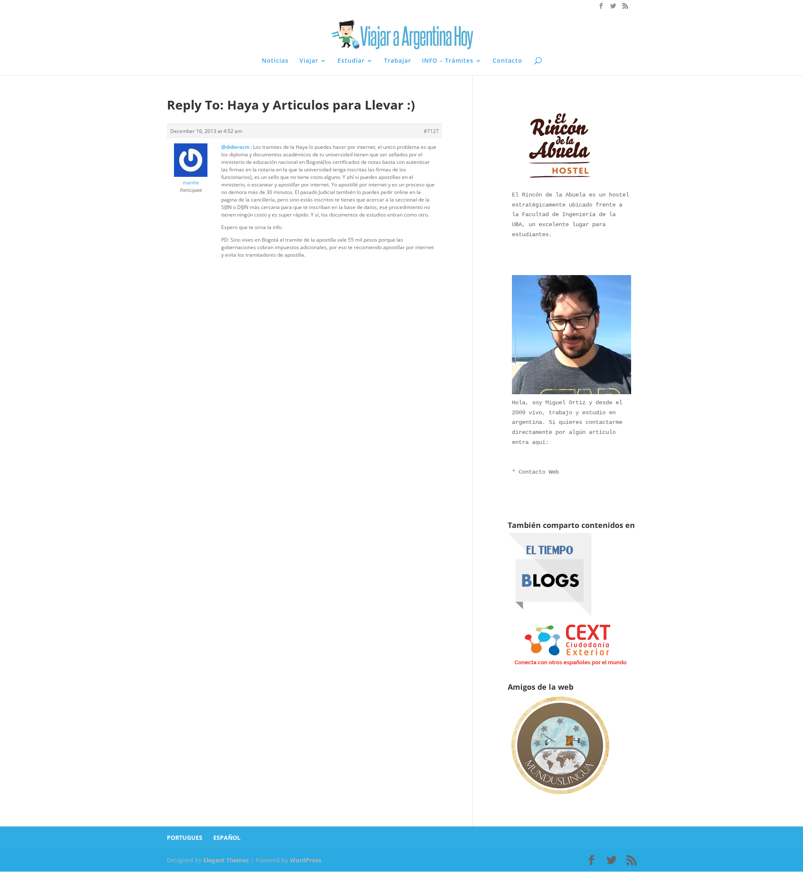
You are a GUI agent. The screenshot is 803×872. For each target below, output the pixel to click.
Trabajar (397, 61)
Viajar (308, 61)
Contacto (507, 61)
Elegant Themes (226, 860)
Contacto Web (539, 472)
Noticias (275, 61)
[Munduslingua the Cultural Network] (560, 797)
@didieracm (235, 146)
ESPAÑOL (226, 837)
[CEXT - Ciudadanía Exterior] (570, 666)
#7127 (431, 131)
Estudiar (351, 61)
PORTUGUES (184, 837)
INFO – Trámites (447, 61)
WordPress (305, 860)
